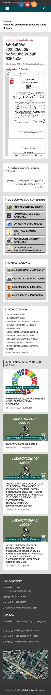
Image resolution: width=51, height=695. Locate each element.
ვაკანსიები (10, 40)
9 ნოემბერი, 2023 (14, 447)
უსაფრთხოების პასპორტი (21, 444)
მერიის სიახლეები (24, 40)
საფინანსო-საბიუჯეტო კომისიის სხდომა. (23, 170)
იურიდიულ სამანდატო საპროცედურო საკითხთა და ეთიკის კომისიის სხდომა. (24, 184)
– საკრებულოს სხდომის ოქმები (23, 321)
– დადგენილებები (15, 314)
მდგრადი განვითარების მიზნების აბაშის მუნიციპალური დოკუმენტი (25, 401)
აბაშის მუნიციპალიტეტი (33, 690)
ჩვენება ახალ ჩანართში (17, 69)
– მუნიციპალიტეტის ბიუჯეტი (21, 325)
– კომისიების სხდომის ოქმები (22, 332)
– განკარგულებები (16, 318)
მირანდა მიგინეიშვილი (33, 64)
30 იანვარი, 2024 (13, 64)
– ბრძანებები (13, 328)
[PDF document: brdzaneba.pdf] (25, 113)
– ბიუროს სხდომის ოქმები (20, 335)
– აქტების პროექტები (17, 352)
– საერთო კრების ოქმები (19, 342)
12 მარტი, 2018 (12, 509)
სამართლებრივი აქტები (15, 392)
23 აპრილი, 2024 (13, 408)
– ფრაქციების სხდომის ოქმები (22, 339)
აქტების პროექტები (14, 387)
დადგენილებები (12, 477)
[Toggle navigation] (7, 8)
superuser (27, 408)
